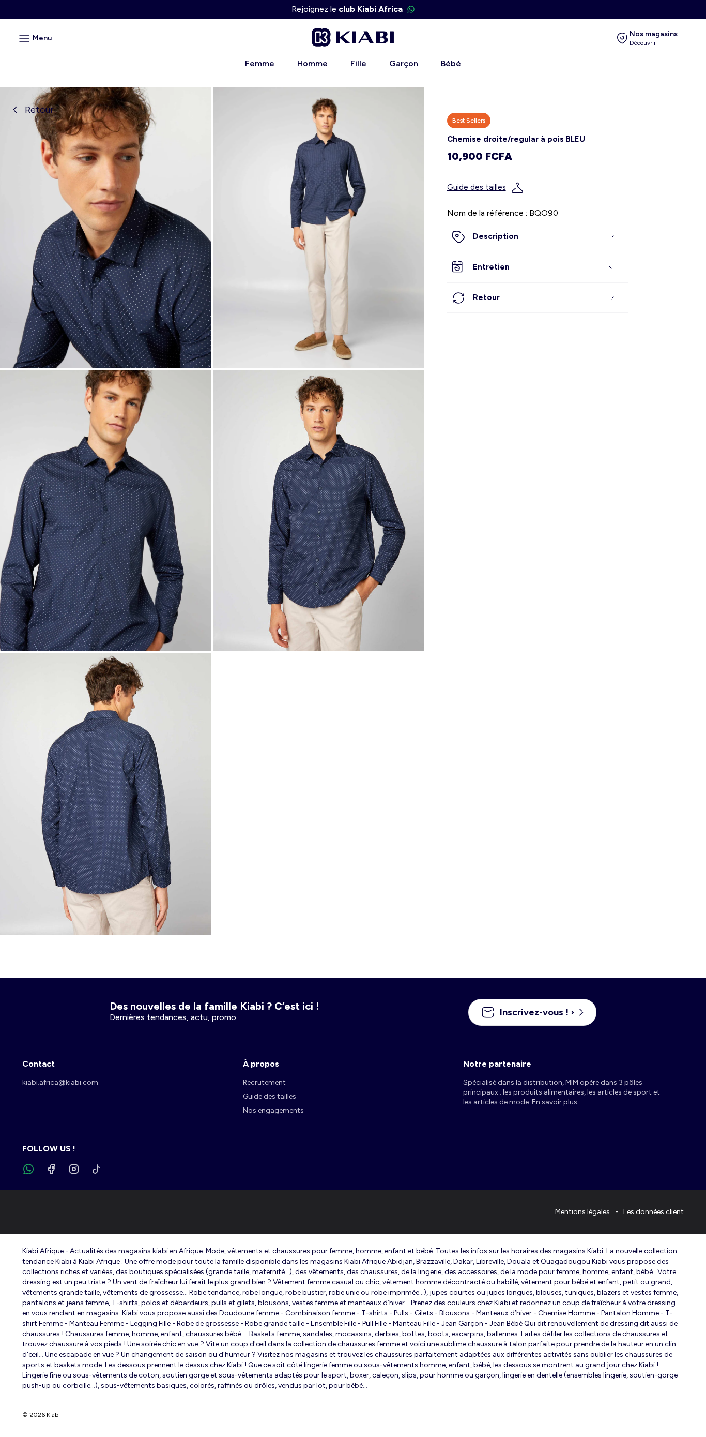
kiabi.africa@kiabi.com (60, 1082)
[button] (537, 237)
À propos (261, 1064)
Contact (38, 1064)
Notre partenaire (497, 1064)
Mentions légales (582, 1211)
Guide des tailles (476, 187)
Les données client (653, 1211)
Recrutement (264, 1082)
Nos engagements (273, 1110)
